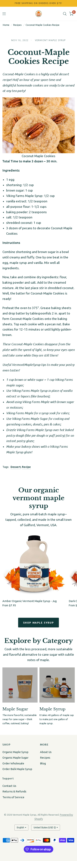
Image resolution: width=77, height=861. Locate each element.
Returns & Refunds (14, 791)
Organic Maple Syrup (15, 752)
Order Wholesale (13, 763)
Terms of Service (13, 797)
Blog (43, 763)
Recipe (26, 467)
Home (6, 25)
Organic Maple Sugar (15, 757)
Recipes (17, 25)
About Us (46, 752)
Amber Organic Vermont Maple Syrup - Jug (29, 601)
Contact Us (9, 785)
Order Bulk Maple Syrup (17, 769)
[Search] (65, 14)
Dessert (15, 467)
